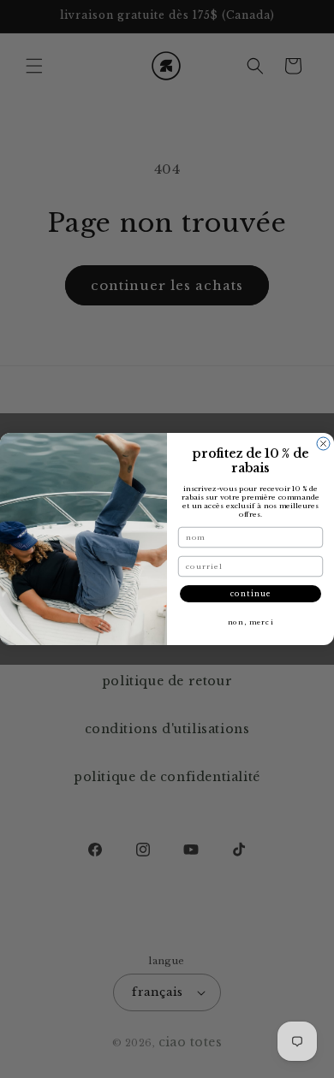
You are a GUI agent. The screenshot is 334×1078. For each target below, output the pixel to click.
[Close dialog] (323, 443)
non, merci (251, 622)
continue (250, 594)
